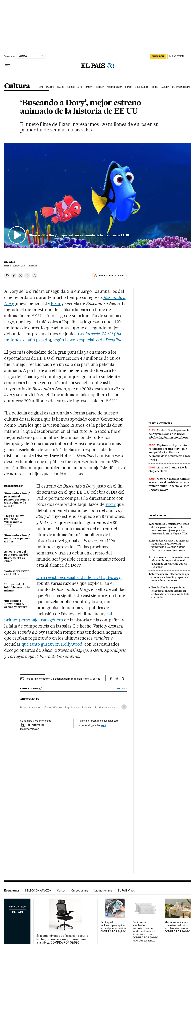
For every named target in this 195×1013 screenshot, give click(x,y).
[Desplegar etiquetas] (124, 707)
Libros (71, 87)
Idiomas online (103, 890)
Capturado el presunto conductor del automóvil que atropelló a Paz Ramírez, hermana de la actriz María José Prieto (170, 452)
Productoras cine (105, 707)
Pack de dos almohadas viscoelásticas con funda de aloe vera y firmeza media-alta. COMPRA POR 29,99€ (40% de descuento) (145, 931)
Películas (87, 707)
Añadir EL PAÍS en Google (111, 275)
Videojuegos (141, 87)
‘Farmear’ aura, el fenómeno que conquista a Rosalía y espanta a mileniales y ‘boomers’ (170, 577)
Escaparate (11, 890)
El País (9, 261)
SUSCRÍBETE (158, 56)
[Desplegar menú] (7, 66)
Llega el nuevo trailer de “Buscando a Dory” (14, 521)
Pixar (56, 303)
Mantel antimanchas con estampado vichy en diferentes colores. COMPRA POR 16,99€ (177, 927)
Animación (35, 707)
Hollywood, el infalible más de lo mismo (17, 587)
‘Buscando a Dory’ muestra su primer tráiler (17, 538)
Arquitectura (114, 87)
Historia (99, 87)
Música (50, 87)
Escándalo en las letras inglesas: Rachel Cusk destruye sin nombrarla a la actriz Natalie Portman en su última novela (170, 545)
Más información (29, 728)
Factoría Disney (53, 707)
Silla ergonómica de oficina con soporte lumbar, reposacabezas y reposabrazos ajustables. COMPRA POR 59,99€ (62, 939)
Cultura (17, 86)
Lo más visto (157, 515)
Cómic (128, 87)
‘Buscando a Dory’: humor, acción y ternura (15, 604)
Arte (80, 87)
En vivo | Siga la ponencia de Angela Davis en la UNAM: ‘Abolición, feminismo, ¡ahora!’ (169, 434)
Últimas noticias (181, 87)
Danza (89, 87)
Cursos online (79, 890)
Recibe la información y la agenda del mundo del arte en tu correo (63, 678)
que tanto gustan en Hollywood (52, 644)
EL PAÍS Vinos (126, 890)
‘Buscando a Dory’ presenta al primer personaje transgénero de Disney (17, 499)
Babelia (165, 87)
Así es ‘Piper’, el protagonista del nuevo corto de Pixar (16, 556)
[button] (97, 195)
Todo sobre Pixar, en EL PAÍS (17, 573)
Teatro (60, 87)
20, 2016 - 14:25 (25, 266)
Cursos (61, 890)
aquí (103, 725)
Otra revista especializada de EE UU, (78, 577)
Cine (41, 87)
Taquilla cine (72, 707)
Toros (154, 87)
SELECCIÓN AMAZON (38, 890)
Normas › (122, 688)
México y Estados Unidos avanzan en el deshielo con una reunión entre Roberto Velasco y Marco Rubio (169, 484)
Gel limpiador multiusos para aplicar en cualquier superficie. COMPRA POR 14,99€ (113, 927)
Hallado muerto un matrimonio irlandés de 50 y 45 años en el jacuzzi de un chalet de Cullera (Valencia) (170, 562)
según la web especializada (88, 340)
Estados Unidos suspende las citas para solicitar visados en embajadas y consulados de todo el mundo (170, 592)
